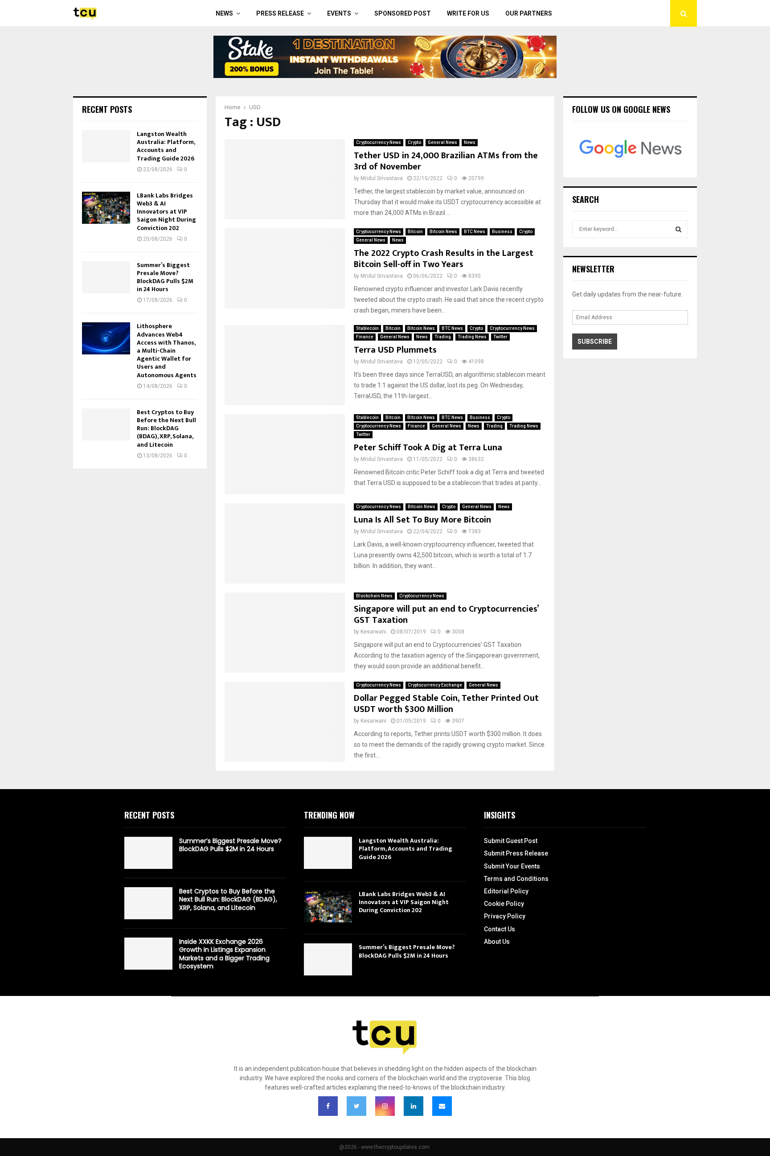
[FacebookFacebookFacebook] (328, 1106)
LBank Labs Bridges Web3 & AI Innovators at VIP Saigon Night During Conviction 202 (166, 211)
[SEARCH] (678, 229)
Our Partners (528, 13)
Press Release (280, 13)
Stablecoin (367, 328)
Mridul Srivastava (381, 178)
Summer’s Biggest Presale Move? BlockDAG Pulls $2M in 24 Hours (165, 277)
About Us (497, 941)
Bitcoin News (443, 231)
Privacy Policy (504, 916)
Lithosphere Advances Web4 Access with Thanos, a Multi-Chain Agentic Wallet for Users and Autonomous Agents (167, 350)
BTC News (474, 231)
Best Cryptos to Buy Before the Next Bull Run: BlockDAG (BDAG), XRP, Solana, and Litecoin (166, 428)
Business (502, 231)
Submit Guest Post (510, 840)
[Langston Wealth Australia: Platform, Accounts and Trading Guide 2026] (106, 146)
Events (339, 13)
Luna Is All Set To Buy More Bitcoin (422, 519)
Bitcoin (415, 231)
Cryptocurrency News (378, 142)
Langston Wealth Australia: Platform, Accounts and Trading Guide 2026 (166, 146)
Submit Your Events (512, 866)
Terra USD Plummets (395, 350)
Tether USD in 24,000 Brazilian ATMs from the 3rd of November (446, 161)
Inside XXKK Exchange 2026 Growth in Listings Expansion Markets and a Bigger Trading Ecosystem (224, 954)
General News (442, 142)
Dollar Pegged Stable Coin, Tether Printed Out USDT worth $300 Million (446, 704)
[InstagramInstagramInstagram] (385, 1106)
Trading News (472, 336)
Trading (442, 336)
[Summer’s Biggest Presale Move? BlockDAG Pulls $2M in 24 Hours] (106, 277)
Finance (364, 336)
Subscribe (595, 341)
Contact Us (499, 929)
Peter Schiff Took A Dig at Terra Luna (428, 447)
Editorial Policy (506, 891)
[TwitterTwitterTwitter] (356, 1106)
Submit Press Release (516, 853)
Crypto (414, 142)
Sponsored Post (402, 13)
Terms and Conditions (516, 878)
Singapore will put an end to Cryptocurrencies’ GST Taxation (446, 614)
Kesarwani (373, 632)
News (224, 13)
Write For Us (468, 13)
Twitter (500, 336)
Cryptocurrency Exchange (435, 685)
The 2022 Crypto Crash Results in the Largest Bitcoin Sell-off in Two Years (443, 259)
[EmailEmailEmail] (442, 1106)
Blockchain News (374, 595)
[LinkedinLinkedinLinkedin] (413, 1106)
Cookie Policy (504, 903)
